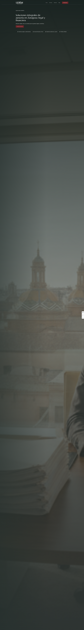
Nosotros (55, 2)
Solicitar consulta (20, 26)
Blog (59, 2)
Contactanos (65, 2)
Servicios (50, 2)
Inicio (47, 2)
